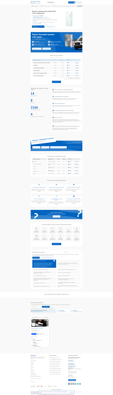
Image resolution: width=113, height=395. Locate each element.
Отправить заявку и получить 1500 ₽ (58, 147)
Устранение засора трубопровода (39, 67)
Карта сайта (32, 381)
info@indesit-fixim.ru (71, 364)
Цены (46, 6)
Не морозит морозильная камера (51, 164)
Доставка (55, 6)
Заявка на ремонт (68, 6)
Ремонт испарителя (37, 70)
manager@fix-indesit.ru (71, 366)
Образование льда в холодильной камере (51, 170)
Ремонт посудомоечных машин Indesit (56, 359)
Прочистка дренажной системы (39, 75)
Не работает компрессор (51, 161)
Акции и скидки (63, 6)
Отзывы (52, 6)
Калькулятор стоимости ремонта (36, 376)
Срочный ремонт (42, 6)
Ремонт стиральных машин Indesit (55, 370)
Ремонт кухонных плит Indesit (54, 366)
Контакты (73, 6)
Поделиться (69, 384)
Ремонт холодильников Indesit (54, 357)
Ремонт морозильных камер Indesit (55, 361)
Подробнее (39, 191)
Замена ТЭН (35, 65)
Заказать (76, 62)
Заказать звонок (56, 216)
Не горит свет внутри (51, 173)
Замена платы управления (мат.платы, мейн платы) (42, 62)
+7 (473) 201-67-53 (51, 2)
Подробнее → (77, 161)
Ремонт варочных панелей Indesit (55, 363)
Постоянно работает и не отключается (51, 167)
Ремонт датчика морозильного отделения (40, 73)
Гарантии (58, 6)
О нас (49, 6)
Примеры (32, 363)
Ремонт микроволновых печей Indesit (56, 368)
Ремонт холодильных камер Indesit (55, 372)
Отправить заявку (46, 48)
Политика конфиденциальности (56, 389)
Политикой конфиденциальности (49, 308)
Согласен (71, 392)
